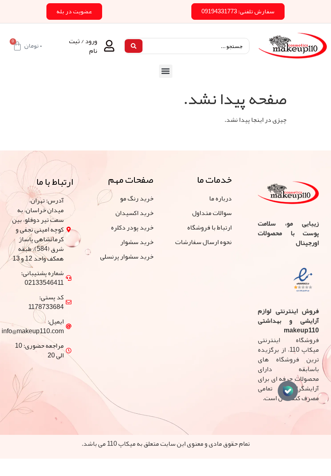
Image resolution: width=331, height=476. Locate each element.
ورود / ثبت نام (83, 46)
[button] (165, 71)
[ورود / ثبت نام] (109, 46)
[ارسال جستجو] (133, 46)
